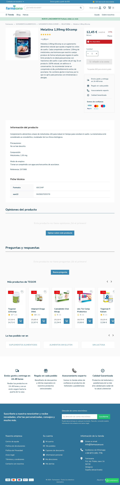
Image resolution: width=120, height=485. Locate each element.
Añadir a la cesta (100, 62)
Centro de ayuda (12, 441)
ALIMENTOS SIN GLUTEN (61, 345)
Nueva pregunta (60, 272)
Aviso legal (10, 455)
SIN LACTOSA (99, 345)
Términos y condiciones (15, 459)
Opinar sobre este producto (60, 233)
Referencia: (14, 169)
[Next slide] (111, 281)
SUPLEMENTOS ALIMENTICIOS (23, 345)
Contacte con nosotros (15, 464)
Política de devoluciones (15, 446)
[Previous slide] (107, 281)
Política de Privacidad (14, 450)
